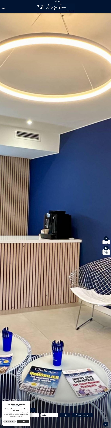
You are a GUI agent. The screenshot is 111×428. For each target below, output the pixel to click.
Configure (9, 421)
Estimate (31, 410)
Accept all (23, 421)
